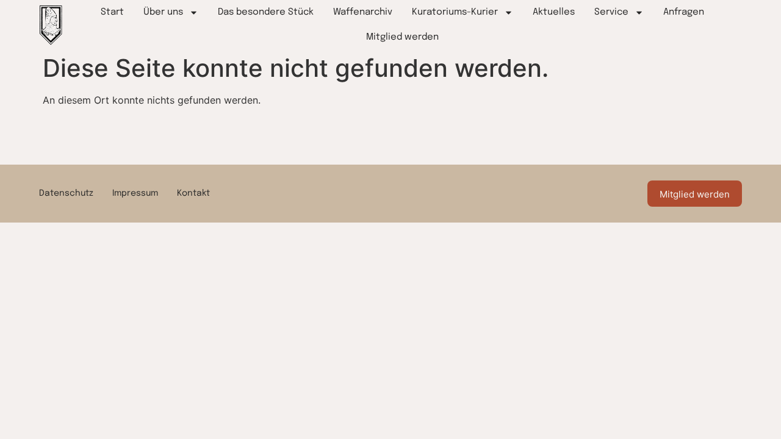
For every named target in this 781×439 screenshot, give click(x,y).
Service (611, 12)
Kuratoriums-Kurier (455, 12)
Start (112, 12)
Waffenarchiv (362, 12)
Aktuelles (554, 12)
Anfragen (683, 12)
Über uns (163, 12)
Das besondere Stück (266, 12)
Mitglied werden (402, 37)
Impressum (135, 193)
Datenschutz (66, 193)
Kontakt (193, 193)
